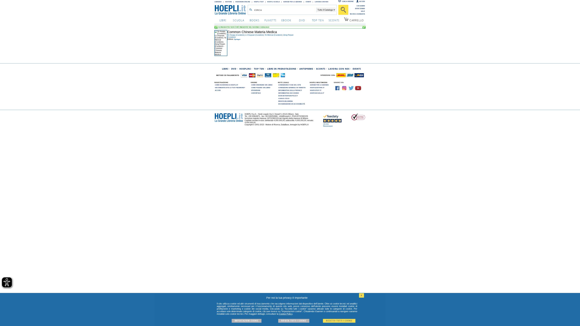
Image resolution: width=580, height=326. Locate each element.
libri (222, 20)
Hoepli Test (259, 2)
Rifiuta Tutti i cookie (293, 321)
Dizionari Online (242, 2)
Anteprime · (307, 68)
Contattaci (256, 93)
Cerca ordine (348, 1)
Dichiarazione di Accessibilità (291, 104)
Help (363, 11)
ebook (286, 20)
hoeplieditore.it (317, 87)
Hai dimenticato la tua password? (230, 87)
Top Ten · (260, 68)
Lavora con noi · (339, 68)
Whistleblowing (285, 101)
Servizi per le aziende (292, 2)
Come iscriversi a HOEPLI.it (226, 85)
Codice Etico (283, 98)
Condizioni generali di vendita (292, 87)
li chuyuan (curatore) (254, 35)
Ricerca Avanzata (357, 14)
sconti (334, 20)
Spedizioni (255, 90)
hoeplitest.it (315, 90)
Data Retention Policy (288, 96)
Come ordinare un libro (261, 85)
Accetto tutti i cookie (339, 321)
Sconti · (321, 68)
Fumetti (270, 20)
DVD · (234, 68)
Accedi (362, 1)
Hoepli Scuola (273, 2)
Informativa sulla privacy (290, 90)
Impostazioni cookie (247, 321)
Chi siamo (361, 6)
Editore (228, 2)
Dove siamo (360, 8)
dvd (302, 20)
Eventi (308, 2)
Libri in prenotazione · (282, 68)
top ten (318, 20)
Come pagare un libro (260, 87)
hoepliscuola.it (317, 93)
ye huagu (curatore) (235, 35)
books (254, 20)
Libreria (218, 2)
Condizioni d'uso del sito (289, 85)
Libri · (226, 68)
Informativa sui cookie (288, 93)
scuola (238, 20)
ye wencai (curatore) (273, 35)
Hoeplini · (245, 68)
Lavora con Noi (321, 2)
